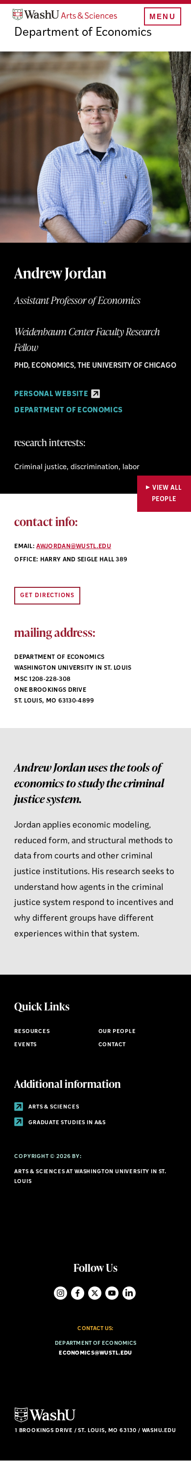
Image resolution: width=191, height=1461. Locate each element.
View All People (167, 494)
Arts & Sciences (53, 1107)
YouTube (112, 1293)
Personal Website (52, 394)
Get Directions (47, 596)
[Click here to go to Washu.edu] (45, 1421)
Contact (112, 1045)
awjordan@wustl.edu (73, 547)
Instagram (60, 1293)
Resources (31, 1031)
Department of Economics (83, 33)
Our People (117, 1031)
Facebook (77, 1293)
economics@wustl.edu (95, 1353)
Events (25, 1045)
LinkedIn (129, 1293)
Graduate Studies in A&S (66, 1123)
